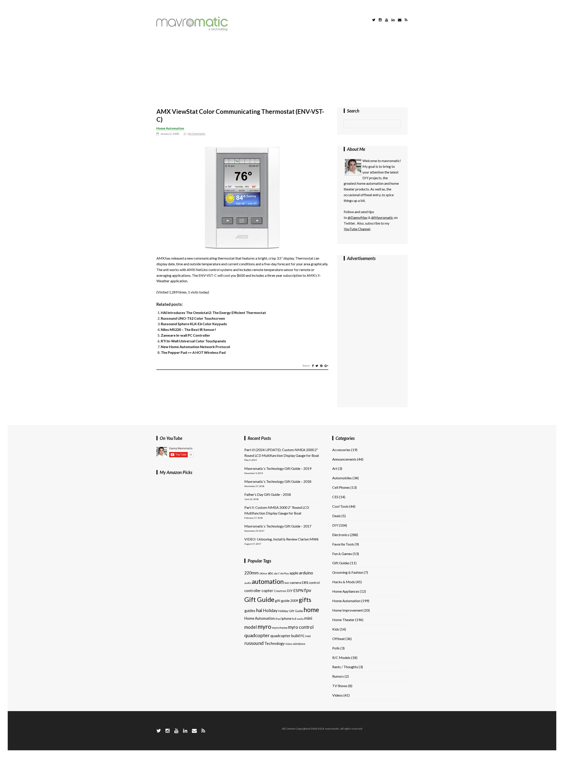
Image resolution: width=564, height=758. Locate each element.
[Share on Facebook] (313, 365)
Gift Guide (259, 599)
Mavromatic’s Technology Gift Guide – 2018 (277, 481)
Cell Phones (341, 487)
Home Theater (343, 620)
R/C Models (341, 657)
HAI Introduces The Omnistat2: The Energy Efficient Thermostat (213, 312)
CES (335, 497)
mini (308, 618)
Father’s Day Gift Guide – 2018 (267, 494)
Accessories (341, 450)
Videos (337, 695)
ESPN (298, 590)
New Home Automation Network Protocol (195, 347)
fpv (307, 590)
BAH (286, 582)
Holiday (270, 610)
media (300, 618)
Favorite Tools (343, 544)
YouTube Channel (357, 229)
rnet (308, 636)
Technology (274, 643)
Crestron (280, 591)
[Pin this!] (321, 365)
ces (305, 582)
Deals (336, 516)
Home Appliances (345, 591)
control (314, 583)
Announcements (344, 459)
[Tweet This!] (316, 365)
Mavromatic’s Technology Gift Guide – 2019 (277, 468)
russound (254, 643)
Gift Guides (341, 563)
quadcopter (257, 635)
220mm (251, 572)
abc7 (277, 573)
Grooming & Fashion (347, 572)
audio (247, 583)
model (250, 627)
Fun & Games (342, 553)
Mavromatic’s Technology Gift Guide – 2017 (277, 526)
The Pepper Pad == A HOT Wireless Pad (193, 352)
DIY (290, 591)
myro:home (279, 627)
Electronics (340, 535)
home (311, 609)
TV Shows (339, 686)
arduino (306, 572)
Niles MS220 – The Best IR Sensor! (188, 329)
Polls (336, 648)
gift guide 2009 (286, 601)
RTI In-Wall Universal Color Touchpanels (193, 341)
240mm (263, 573)
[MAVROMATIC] (192, 29)
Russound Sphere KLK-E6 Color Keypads (194, 324)
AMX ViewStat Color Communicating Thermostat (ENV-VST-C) (240, 115)
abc (270, 573)
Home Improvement (347, 610)
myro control (301, 627)
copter (267, 590)
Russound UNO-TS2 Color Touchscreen (193, 318)
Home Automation (170, 128)
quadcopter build (285, 635)
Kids (335, 629)
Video (288, 643)
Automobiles (342, 478)
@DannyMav (357, 217)
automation (268, 581)
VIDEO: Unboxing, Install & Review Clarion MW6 (281, 539)
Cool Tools (340, 506)
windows (299, 643)
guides (249, 610)
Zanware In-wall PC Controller (185, 335)
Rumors (338, 676)
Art (334, 468)
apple (293, 573)
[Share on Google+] (326, 365)
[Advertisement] (282, 70)
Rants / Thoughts (345, 667)
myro (264, 626)
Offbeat (338, 638)
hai (259, 610)
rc (302, 635)
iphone (286, 618)
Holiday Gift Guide (290, 611)
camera (295, 583)
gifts (305, 599)
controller (252, 590)
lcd (294, 618)
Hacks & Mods (343, 582)
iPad (278, 618)
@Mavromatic (382, 217)
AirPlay (284, 573)
